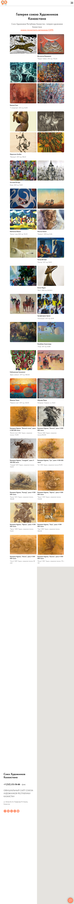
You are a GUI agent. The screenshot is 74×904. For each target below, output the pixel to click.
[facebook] (5, 811)
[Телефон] (11, 811)
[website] (8, 811)
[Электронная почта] (18, 811)
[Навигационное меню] (72, 3)
